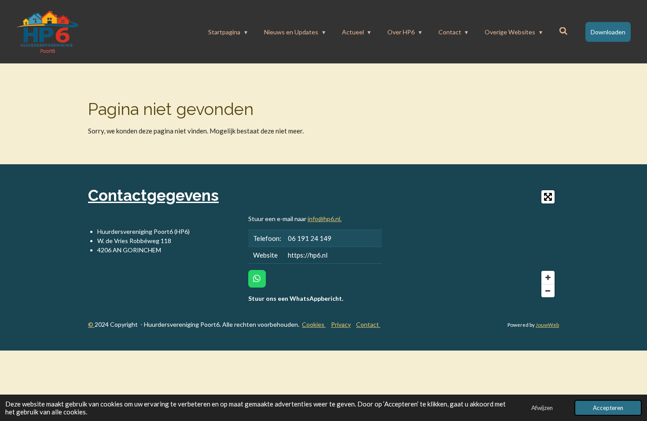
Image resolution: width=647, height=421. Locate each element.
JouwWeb (547, 324)
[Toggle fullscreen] (548, 196)
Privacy (341, 324)
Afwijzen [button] (542, 407)
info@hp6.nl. (325, 218)
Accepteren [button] (608, 407)
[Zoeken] (563, 31)
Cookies (314, 324)
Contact (368, 324)
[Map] (476, 243)
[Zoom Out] (548, 290)
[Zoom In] (548, 277)
